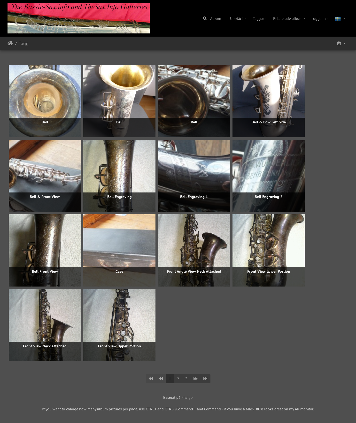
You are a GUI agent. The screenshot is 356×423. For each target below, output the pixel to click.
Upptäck (237, 18)
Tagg (24, 43)
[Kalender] (340, 43)
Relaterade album (287, 18)
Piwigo (187, 397)
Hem (10, 43)
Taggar (258, 18)
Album (215, 18)
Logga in (318, 18)
